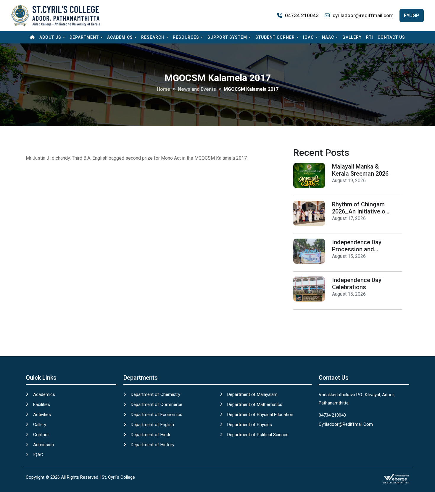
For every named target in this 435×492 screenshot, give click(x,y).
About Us (50, 37)
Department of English (152, 424)
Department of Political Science (258, 434)
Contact (41, 434)
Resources (186, 37)
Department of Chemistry (155, 394)
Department (84, 37)
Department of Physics (249, 424)
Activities (42, 414)
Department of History (152, 444)
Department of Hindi (150, 434)
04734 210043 (302, 15)
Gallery (352, 37)
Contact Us (391, 37)
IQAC (308, 37)
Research (153, 37)
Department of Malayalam (252, 394)
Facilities (41, 404)
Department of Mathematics (254, 404)
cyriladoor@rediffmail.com (363, 15)
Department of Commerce (156, 404)
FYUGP (411, 15)
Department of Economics (156, 414)
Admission (43, 444)
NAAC (328, 37)
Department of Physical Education (260, 414)
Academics (120, 37)
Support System (227, 37)
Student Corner (275, 37)
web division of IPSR (396, 482)
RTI (369, 37)
